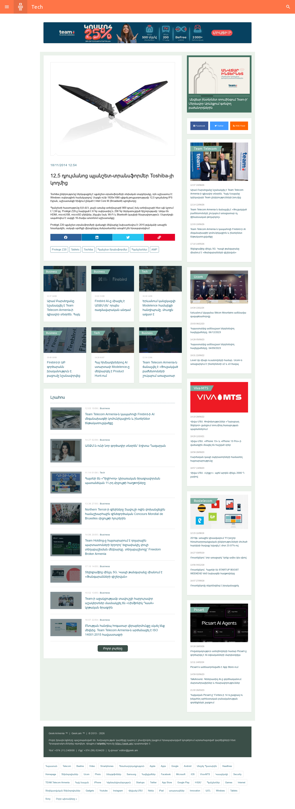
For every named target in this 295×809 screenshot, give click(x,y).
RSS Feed (240, 126)
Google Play (183, 782)
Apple (152, 766)
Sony (48, 798)
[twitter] (128, 237)
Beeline (80, 766)
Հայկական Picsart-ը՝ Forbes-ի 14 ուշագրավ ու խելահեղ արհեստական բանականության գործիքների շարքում (216, 699)
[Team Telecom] (147, 32)
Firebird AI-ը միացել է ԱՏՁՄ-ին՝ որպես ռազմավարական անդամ (113, 305)
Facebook (200, 126)
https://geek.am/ (124, 743)
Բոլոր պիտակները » (66, 798)
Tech (37, 7)
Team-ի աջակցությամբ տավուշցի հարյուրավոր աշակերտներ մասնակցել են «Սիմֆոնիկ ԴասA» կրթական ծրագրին (119, 603)
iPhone (97, 782)
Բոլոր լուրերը (112, 648)
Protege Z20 (59, 249)
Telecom (67, 766)
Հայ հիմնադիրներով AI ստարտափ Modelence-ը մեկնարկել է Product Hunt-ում (112, 369)
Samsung (131, 774)
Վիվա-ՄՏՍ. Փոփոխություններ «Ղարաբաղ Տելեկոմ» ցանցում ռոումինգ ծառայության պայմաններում (214, 425)
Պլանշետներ (139, 249)
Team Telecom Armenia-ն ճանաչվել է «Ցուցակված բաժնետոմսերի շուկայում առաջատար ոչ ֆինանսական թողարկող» (160, 373)
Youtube (104, 790)
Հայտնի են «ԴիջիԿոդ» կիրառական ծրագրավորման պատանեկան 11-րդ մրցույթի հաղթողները (122, 481)
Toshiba (88, 249)
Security (237, 774)
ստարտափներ (176, 790)
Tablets (75, 249)
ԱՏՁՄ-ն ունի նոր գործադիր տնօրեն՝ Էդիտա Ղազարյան (125, 445)
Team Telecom (205, 149)
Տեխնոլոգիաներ (69, 774)
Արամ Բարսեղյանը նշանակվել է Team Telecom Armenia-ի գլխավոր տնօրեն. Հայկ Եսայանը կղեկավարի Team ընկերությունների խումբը (64, 314)
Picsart (199, 610)
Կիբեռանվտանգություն (119, 782)
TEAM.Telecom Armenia (57, 782)
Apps (163, 766)
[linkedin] (97, 237)
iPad (161, 790)
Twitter (220, 126)
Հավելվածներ (149, 774)
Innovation (195, 790)
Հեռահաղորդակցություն (131, 766)
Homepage (50, 774)
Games (228, 782)
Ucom (198, 277)
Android (187, 766)
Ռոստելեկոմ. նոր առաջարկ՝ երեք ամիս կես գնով (218, 557)
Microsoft (180, 774)
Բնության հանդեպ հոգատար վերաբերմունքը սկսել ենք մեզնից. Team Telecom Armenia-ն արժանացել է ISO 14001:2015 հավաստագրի (125, 630)
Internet (241, 782)
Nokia (151, 790)
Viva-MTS (201, 388)
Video (92, 766)
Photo (98, 774)
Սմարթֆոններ (113, 774)
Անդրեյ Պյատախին (207, 766)
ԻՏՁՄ (198, 782)
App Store (167, 782)
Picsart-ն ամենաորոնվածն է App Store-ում (214, 667)
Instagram (118, 790)
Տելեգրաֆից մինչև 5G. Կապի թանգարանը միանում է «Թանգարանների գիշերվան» (123, 574)
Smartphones (107, 766)
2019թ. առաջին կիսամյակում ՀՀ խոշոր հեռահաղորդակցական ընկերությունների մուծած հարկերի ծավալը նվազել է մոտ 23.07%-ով (218, 542)
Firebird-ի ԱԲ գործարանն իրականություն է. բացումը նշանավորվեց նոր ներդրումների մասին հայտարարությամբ (63, 376)
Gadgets (90, 790)
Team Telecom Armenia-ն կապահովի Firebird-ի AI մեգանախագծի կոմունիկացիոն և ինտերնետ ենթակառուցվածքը (119, 418)
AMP (154, 249)
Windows (220, 790)
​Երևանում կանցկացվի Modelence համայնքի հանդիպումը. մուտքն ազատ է (159, 307)
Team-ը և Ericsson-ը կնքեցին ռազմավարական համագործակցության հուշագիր (217, 103)
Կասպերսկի (221, 774)
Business (51, 271)
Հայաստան (51, 766)
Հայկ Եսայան (82, 782)
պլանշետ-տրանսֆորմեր (112, 249)
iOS (193, 774)
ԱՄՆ (208, 790)
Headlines (227, 766)
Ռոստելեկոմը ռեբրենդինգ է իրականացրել (214, 585)
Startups (140, 782)
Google (174, 766)
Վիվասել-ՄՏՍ (135, 790)
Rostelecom (203, 501)
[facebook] (65, 237)
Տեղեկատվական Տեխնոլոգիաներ (62, 790)
